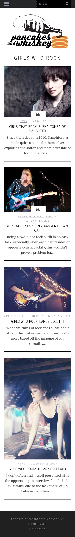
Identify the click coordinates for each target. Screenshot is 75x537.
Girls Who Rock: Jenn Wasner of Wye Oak (37, 228)
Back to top (36, 528)
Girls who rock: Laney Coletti (37, 321)
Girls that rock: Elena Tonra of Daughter (37, 129)
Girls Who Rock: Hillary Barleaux (37, 469)
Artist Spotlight (31, 216)
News (23, 121)
